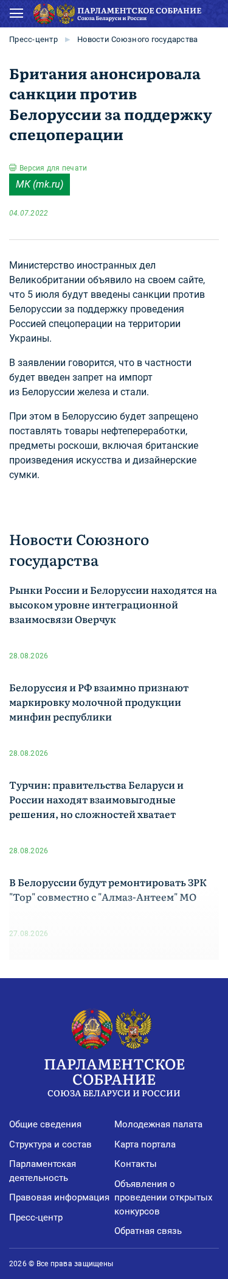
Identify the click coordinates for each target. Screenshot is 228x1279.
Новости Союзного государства (137, 39)
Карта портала (145, 1144)
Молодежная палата (158, 1124)
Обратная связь (148, 1230)
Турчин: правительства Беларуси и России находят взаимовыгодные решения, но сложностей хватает (96, 799)
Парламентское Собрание (114, 1075)
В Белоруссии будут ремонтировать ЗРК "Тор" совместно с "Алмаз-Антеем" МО (108, 889)
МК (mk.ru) (39, 184)
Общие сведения (45, 1124)
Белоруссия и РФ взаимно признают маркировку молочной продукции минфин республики (98, 702)
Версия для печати (53, 168)
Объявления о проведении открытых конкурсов (163, 1198)
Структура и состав (50, 1144)
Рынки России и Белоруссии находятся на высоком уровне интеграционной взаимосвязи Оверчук (113, 604)
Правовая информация (59, 1197)
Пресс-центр (33, 39)
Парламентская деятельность (42, 1170)
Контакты (135, 1163)
